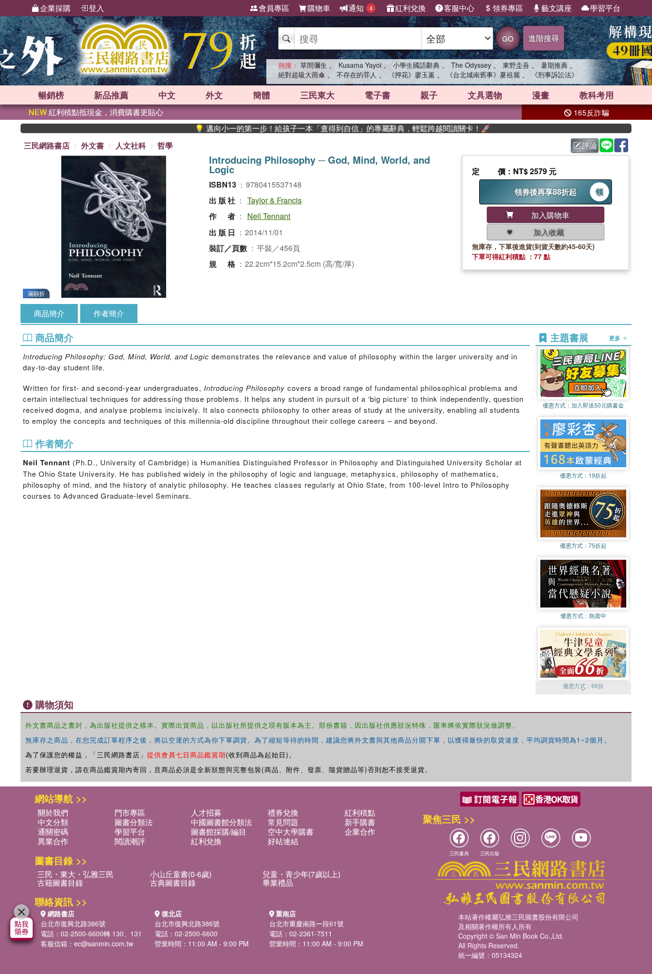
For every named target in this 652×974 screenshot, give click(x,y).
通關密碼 (53, 831)
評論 (589, 145)
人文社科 (131, 145)
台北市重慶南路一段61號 (306, 923)
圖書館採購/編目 (218, 831)
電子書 (377, 95)
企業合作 (360, 831)
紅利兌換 (410, 7)
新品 (111, 95)
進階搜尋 (543, 37)
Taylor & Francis (274, 200)
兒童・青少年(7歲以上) (301, 874)
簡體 (261, 95)
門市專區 (130, 812)
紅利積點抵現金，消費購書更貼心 (96, 111)
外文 (214, 95)
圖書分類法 (134, 822)
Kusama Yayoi (359, 65)
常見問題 (283, 822)
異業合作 (53, 841)
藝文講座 (556, 7)
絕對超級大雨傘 (301, 74)
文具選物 (485, 95)
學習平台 (605, 7)
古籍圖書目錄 (60, 882)
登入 (96, 7)
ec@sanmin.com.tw (103, 943)
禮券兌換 (283, 812)
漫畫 (540, 95)
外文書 (92, 145)
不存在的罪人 (357, 74)
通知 (360, 7)
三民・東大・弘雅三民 (75, 874)
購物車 (318, 7)
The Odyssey (471, 65)
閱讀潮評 (130, 841)
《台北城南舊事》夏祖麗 (483, 74)
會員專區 (274, 7)
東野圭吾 (516, 65)
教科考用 (596, 95)
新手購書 (360, 822)
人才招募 (206, 812)
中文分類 (53, 822)
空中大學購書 (291, 831)
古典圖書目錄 (173, 882)
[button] (583, 689)
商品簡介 (49, 313)
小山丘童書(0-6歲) (180, 874)
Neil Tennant (268, 215)
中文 (167, 95)
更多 (615, 338)
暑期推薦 (554, 65)
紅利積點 (360, 812)
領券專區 (508, 7)
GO (508, 38)
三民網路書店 (47, 145)
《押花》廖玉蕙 (411, 74)
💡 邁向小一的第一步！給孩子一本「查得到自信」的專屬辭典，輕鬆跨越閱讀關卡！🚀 (305, 128)
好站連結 (283, 841)
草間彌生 (313, 65)
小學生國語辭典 (416, 65)
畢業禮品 (278, 882)
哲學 (165, 145)
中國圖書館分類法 (221, 822)
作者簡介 (109, 313)
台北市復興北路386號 (73, 923)
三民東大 (317, 95)
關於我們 (53, 812)
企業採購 (55, 7)
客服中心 (459, 7)
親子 (429, 95)
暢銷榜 (51, 95)
